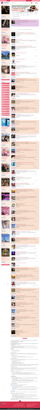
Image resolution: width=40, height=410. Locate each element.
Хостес (12, 378)
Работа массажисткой (14, 374)
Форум (32, 403)
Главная (27, 403)
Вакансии (8, 0)
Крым (16, 405)
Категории (14, 0)
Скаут (2, 106)
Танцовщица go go (4, 111)
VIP (16, 0)
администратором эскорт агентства (21, 377)
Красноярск (22, 405)
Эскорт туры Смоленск (14, 356)
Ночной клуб (3, 104)
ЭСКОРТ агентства (31, 12)
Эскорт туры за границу (29, 406)
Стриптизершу (13, 395)
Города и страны (35, 403)
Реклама (25, 0)
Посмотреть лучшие (25, 338)
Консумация (3, 101)
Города (11, 0)
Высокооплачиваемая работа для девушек (16, 16)
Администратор (4, 92)
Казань (14, 405)
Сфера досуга (36, 12)
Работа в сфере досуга (14, 389)
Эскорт (18, 0)
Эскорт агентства (32, 405)
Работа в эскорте (14, 352)
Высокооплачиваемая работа (4, 83)
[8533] (25, 8)
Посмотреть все (5, 79)
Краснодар (19, 405)
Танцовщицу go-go (14, 394)
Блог (22, 0)
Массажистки (28, 405)
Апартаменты (3, 94)
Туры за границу (4, 113)
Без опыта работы (14, 386)
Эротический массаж (4, 89)
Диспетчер (3, 99)
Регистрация (36, 0)
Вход (33, 0)
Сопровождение (4, 108)
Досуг (20, 0)
